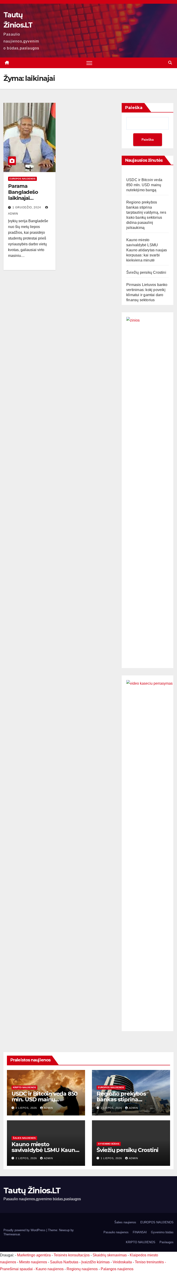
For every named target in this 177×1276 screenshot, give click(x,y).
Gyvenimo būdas (108, 1143)
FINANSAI (140, 1232)
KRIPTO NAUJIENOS (24, 1087)
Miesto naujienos (33, 1262)
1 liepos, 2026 (112, 1158)
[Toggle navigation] (89, 63)
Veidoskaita (122, 1262)
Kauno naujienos (50, 1269)
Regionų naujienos (82, 1269)
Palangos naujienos (117, 1269)
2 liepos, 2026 (27, 1107)
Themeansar (11, 1234)
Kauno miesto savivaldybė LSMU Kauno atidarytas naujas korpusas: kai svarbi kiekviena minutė (146, 250)
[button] (170, 63)
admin (48, 1107)
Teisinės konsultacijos (72, 1255)
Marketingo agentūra (34, 1255)
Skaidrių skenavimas (110, 1255)
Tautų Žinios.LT (32, 1190)
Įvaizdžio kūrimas (95, 1262)
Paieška (133, 107)
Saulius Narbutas (64, 1262)
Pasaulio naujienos (116, 1232)
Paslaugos (166, 1242)
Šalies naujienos (24, 1138)
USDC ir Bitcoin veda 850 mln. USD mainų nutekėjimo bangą (144, 185)
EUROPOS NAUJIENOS (22, 178)
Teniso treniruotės (149, 1262)
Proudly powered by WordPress (24, 1230)
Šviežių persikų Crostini (146, 272)
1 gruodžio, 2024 (27, 207)
